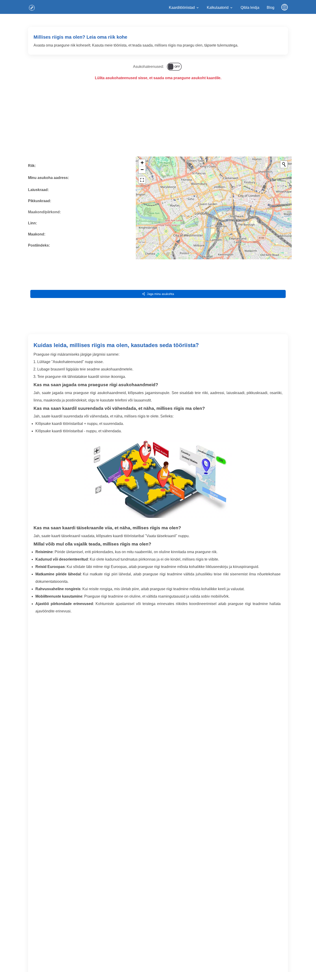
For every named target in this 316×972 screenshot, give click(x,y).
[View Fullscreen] (142, 179)
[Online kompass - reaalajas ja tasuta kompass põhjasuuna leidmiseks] (31, 7)
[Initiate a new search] (283, 164)
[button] (142, 162)
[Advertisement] (158, 122)
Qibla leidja (250, 7)
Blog (270, 7)
